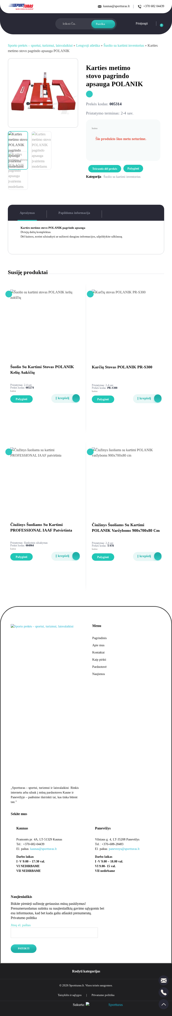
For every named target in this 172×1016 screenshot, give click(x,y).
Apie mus (98, 645)
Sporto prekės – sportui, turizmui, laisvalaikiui (40, 45)
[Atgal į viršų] (164, 1004)
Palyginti (133, 168)
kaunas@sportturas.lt (116, 6)
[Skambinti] (164, 992)
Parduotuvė (99, 667)
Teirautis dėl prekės (104, 168)
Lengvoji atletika (88, 45)
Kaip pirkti (99, 659)
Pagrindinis (99, 638)
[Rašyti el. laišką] (164, 980)
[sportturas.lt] (21, 6)
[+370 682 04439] (140, 6)
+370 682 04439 (153, 6)
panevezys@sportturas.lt (124, 849)
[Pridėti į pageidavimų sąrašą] (89, 94)
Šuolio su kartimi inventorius (123, 45)
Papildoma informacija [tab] (74, 213)
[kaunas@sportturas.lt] (99, 6)
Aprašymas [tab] (27, 213)
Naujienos (98, 674)
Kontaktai (98, 652)
